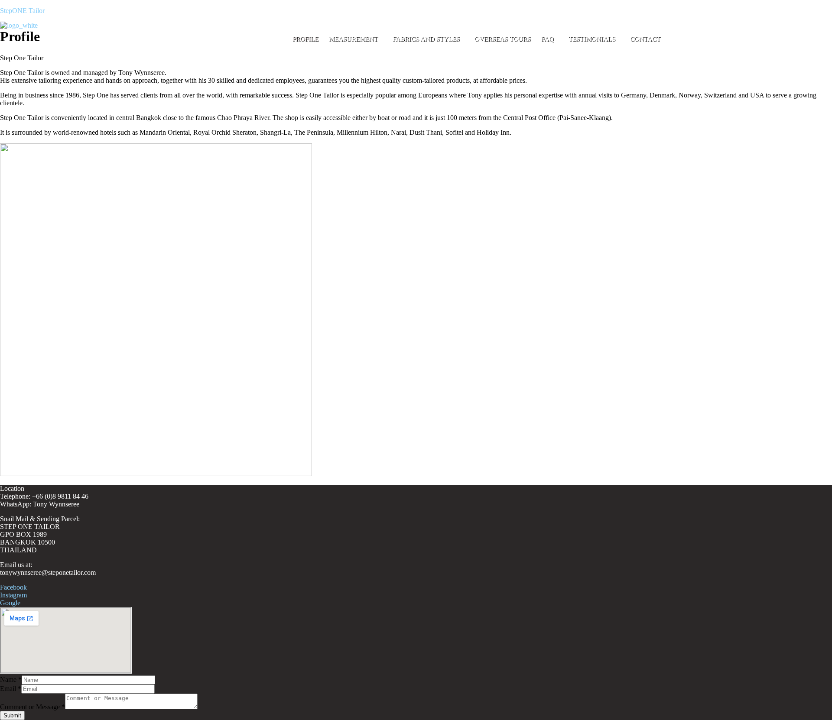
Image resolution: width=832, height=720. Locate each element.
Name (11, 679)
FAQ (547, 39)
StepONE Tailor (22, 10)
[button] (355, 39)
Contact (645, 39)
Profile (305, 39)
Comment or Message (32, 706)
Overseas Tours (502, 39)
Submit (12, 715)
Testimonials (592, 39)
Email (10, 688)
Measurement (353, 39)
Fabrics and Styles (426, 39)
